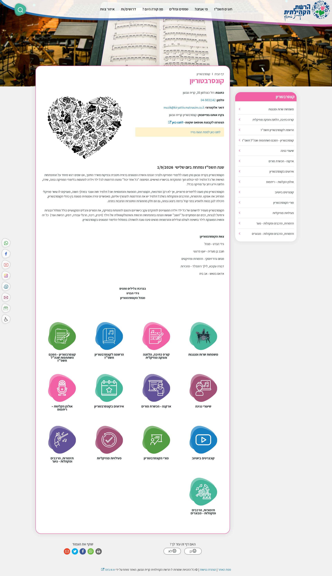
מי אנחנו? (201, 9)
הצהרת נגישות (208, 570)
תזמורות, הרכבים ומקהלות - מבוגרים (273, 234)
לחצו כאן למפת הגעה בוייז (205, 132)
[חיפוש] (20, 9)
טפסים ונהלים (178, 9)
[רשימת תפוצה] (6, 308)
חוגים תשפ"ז (223, 9)
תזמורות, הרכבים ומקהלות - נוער (275, 223)
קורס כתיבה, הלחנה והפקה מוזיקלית (273, 120)
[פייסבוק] (6, 254)
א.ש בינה (108, 570)
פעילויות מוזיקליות (283, 213)
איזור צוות (107, 9)
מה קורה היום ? (152, 9)
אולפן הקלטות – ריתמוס (280, 182)
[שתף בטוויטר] (75, 551)
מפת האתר (224, 570)
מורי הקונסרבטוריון (283, 203)
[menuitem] (223, 9)
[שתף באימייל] (67, 551)
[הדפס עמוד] (98, 551)
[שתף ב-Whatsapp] (90, 551)
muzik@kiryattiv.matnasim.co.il (184, 107)
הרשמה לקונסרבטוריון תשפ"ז (277, 130)
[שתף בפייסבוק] (82, 551)
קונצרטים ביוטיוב (284, 192)
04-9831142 (208, 100)
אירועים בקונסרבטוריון (281, 171)
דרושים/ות (128, 9)
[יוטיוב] (6, 264)
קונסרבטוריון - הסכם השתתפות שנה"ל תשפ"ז (268, 140)
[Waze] (6, 286)
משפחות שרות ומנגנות (281, 109)
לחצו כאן (175, 122)
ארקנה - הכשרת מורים (281, 161)
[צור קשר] (6, 297)
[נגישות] (6, 319)
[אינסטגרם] (6, 275)
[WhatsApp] (6, 243)
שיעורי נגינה (287, 151)
